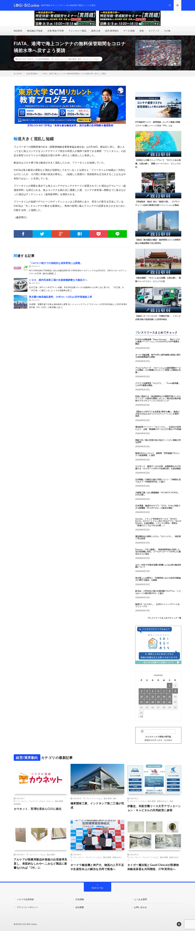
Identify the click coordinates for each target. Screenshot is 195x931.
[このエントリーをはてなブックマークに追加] (79, 234)
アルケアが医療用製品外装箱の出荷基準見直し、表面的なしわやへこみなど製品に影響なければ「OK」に (40, 863)
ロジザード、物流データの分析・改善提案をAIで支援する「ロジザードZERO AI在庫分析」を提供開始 (158, 467)
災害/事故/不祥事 (55, 30)
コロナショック (60, 59)
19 (152, 702)
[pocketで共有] (98, 234)
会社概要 (79, 907)
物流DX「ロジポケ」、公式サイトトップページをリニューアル (157, 605)
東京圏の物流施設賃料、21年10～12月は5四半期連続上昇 (60, 296)
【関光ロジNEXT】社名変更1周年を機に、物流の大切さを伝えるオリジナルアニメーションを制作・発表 (158, 413)
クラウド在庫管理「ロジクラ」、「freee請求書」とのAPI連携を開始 (157, 384)
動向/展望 (72, 59)
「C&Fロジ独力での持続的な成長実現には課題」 (56, 262)
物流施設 (17, 804)
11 (147, 696)
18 (147, 702)
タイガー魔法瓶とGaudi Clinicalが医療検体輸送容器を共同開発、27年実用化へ (153, 867)
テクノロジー (21, 801)
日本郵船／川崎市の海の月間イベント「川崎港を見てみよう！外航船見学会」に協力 (158, 480)
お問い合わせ (140, 907)
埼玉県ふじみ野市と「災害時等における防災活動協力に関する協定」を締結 (158, 579)
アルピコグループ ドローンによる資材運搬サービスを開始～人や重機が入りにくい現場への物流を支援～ (158, 370)
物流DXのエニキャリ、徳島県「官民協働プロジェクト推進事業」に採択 (157, 454)
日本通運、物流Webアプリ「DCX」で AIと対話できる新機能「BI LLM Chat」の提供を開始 (157, 506)
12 (152, 696)
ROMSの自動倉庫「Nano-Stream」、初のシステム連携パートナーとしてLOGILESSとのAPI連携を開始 (157, 341)
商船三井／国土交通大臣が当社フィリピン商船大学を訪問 (158, 441)
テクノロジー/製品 (77, 30)
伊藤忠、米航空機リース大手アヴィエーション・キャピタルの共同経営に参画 (154, 808)
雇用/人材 (95, 30)
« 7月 (140, 716)
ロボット (50, 801)
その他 (167, 30)
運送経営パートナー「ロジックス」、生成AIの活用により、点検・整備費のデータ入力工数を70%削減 (158, 428)
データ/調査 (129, 30)
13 (158, 696)
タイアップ (154, 30)
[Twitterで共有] (42, 234)
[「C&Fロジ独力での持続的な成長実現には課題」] (20, 268)
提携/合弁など (162, 801)
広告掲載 (79, 899)
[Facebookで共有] (23, 234)
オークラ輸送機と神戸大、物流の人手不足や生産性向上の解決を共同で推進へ (97, 867)
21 (164, 702)
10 (141, 696)
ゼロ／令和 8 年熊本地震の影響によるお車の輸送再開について (158, 566)
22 (169, 702)
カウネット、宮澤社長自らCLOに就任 (38, 808)
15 (169, 696)
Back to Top (97, 887)
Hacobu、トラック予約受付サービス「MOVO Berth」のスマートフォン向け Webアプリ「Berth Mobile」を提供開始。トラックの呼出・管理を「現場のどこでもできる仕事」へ (158, 522)
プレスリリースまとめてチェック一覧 (164, 618)
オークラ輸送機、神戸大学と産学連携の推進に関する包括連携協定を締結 (158, 355)
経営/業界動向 (112, 30)
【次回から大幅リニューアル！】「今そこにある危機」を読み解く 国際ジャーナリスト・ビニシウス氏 (158, 163)
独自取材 (18, 30)
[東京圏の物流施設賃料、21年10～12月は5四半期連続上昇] (20, 302)
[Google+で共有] (60, 234)
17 (141, 702)
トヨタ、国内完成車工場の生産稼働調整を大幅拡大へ (58, 279)
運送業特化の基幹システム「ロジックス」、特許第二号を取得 (158, 537)
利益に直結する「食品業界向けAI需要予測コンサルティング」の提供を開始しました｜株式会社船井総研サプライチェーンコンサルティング (158, 398)
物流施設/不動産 (35, 30)
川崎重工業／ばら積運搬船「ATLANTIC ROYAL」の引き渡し (157, 493)
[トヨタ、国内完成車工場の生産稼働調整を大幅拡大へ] (20, 285)
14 (164, 696)
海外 (79, 59)
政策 (142, 30)
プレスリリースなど (91, 59)
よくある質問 (140, 899)
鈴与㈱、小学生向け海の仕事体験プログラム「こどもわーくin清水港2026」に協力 (158, 592)
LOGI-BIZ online (29, 924)
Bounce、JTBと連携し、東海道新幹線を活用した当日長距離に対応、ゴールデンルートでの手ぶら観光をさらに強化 (158, 551)
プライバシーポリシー (27, 907)
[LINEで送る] (117, 234)
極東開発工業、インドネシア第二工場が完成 (97, 805)
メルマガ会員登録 (25, 899)
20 (158, 702)
